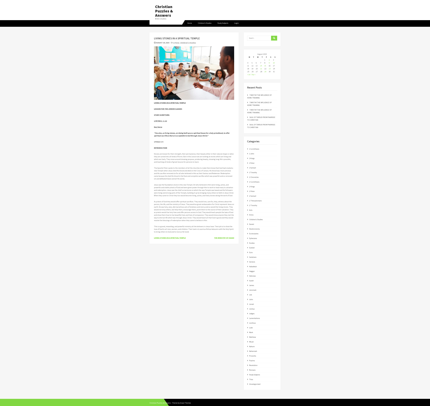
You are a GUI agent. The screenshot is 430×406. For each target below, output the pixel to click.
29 (265, 71)
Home (189, 23)
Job (250, 295)
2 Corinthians (254, 182)
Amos (251, 215)
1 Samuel (252, 168)
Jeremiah (252, 290)
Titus (251, 379)
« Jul (248, 74)
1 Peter (176, 43)
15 (265, 66)
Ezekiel (252, 248)
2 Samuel (252, 196)
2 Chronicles (254, 177)
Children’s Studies (205, 23)
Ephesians (253, 238)
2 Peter (252, 191)
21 (261, 69)
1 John (251, 154)
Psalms (252, 360)
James (251, 285)
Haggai (252, 271)
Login (236, 23)
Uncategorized (254, 384)
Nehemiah (253, 351)
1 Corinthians (254, 149)
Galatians (252, 257)
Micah (251, 342)
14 (261, 66)
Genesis (252, 262)
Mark (251, 332)
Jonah (251, 304)
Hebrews (252, 276)
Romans (252, 370)
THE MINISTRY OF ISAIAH (224, 238)
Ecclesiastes (253, 233)
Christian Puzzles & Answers (164, 11)
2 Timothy (253, 205)
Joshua (252, 309)
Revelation (253, 365)
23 (270, 69)
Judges (252, 313)
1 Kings (252, 158)
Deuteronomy (254, 229)
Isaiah (251, 280)
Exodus (252, 243)
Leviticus (252, 323)
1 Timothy (253, 172)
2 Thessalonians (255, 201)
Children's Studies (188, 43)
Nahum (252, 346)
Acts (250, 210)
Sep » (253, 74)
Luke (251, 328)
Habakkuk (253, 266)
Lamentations (254, 318)
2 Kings (252, 186)
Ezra (251, 252)
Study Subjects (222, 23)
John (251, 299)
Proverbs (252, 356)
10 (274, 63)
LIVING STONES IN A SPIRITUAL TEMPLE (170, 238)
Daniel (251, 224)
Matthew (252, 337)
